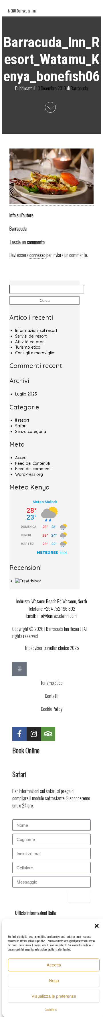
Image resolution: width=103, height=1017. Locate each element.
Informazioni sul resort (36, 330)
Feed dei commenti (33, 468)
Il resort (22, 420)
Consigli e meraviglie (34, 352)
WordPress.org (29, 474)
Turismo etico (27, 347)
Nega (54, 980)
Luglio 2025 (26, 394)
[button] (97, 926)
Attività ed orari (30, 341)
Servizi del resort (31, 336)
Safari (20, 425)
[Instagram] (34, 734)
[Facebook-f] (19, 734)
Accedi (21, 457)
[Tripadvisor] (48, 734)
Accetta (54, 964)
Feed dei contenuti (32, 463)
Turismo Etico (51, 682)
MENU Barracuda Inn (22, 11)
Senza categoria (30, 431)
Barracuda (79, 88)
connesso (37, 255)
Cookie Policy (51, 1009)
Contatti (51, 695)
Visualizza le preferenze (53, 996)
